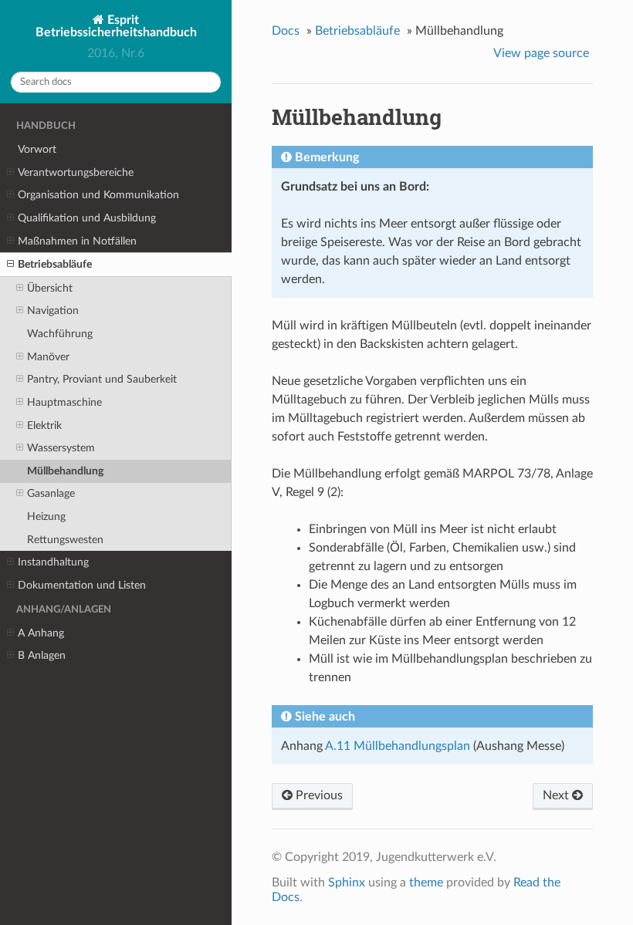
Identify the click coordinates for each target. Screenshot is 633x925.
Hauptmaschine (64, 402)
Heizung (46, 516)
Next (557, 795)
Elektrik (44, 425)
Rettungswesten (65, 539)
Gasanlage (51, 493)
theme (426, 882)
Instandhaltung (53, 562)
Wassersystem (61, 448)
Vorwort (37, 149)
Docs (286, 31)
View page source (541, 53)
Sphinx (346, 882)
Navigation (53, 310)
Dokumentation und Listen (82, 585)
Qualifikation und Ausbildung (87, 218)
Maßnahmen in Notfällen (77, 241)
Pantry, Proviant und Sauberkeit (102, 379)
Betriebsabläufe (55, 264)
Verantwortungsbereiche (76, 172)
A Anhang (41, 633)
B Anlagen (42, 655)
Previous (318, 795)
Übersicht (50, 288)
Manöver (48, 357)
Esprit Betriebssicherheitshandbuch (116, 26)
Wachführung (60, 333)
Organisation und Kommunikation (98, 195)
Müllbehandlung (65, 471)
